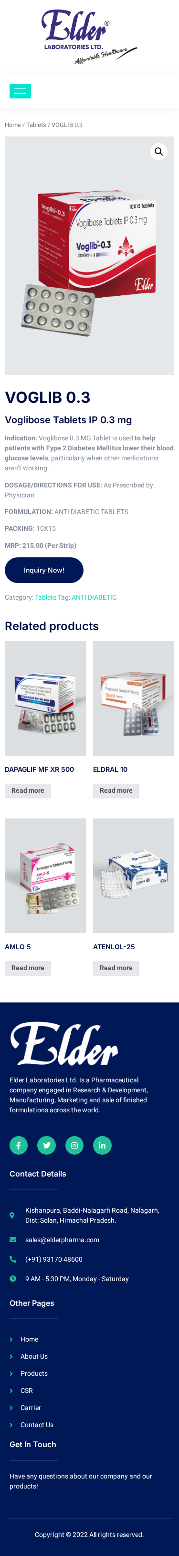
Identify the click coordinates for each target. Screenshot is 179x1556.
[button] (159, 151)
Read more (27, 791)
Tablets (36, 125)
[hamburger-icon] (20, 91)
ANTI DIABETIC (94, 598)
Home (13, 125)
